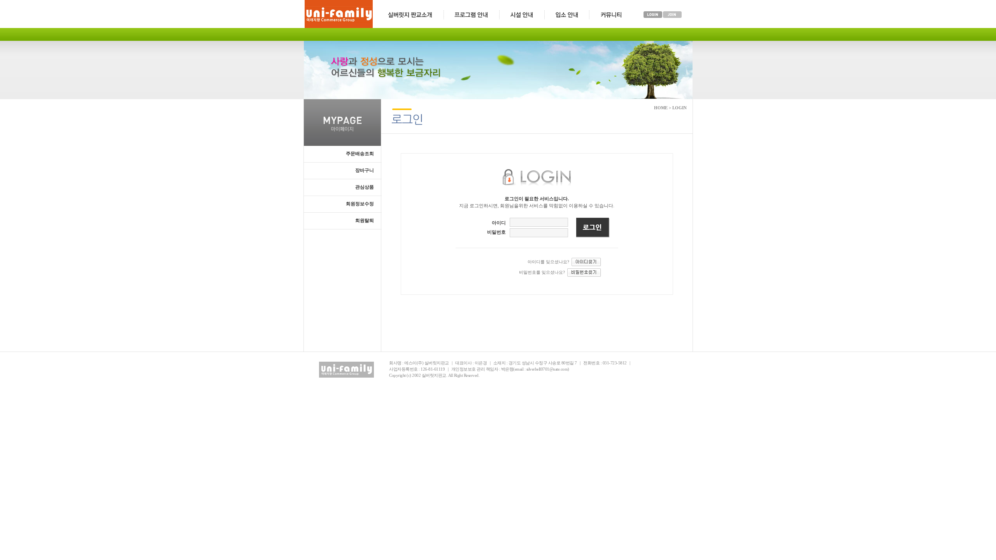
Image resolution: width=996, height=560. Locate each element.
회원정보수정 (360, 203)
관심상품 (364, 187)
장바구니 (364, 170)
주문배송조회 (360, 153)
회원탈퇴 (364, 220)
